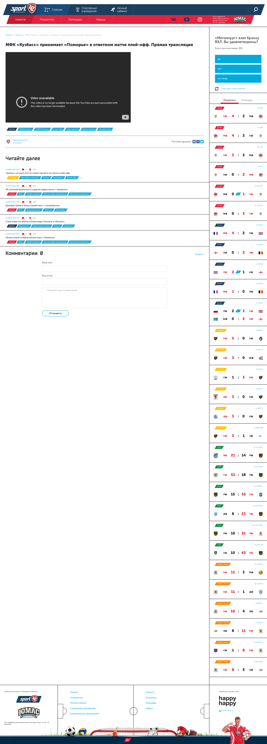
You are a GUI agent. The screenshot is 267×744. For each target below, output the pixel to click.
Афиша (149, 708)
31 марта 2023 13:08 (13, 202)
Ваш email (47, 275)
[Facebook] (198, 141)
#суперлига (58, 178)
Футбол (12, 129)
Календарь (151, 703)
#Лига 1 (57, 226)
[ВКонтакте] (194, 141)
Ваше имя (47, 262)
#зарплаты (68, 226)
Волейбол (13, 178)
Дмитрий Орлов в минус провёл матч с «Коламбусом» (33, 205)
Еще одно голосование (233, 88)
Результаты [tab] (229, 100)
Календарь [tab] (247, 100)
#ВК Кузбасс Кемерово (30, 178)
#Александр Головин (41, 226)
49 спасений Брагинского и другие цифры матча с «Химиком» (37, 189)
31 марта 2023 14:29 (13, 186)
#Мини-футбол (89, 129)
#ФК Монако (24, 226)
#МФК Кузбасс (25, 129)
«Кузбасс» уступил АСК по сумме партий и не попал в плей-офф (38, 173)
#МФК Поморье (42, 129)
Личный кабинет (78, 703)
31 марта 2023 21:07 (12, 169)
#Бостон (48, 210)
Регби (219, 447)
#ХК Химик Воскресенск (79, 194)
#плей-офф (57, 129)
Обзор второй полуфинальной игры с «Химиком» (30, 237)
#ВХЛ (21, 194)
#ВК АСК (46, 178)
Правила (199, 254)
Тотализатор (76, 697)
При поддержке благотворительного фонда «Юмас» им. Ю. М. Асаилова (221, 19)
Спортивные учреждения (82, 708)
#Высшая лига (72, 129)
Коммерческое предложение (84, 713)
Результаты (151, 697)
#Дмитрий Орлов (34, 210)
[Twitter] (202, 141)
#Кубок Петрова (33, 194)
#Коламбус (60, 210)
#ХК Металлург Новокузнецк (55, 194)
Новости (150, 692)
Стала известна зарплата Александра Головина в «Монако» (35, 221)
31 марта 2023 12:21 (12, 218)
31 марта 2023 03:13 (13, 234)
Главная (74, 692)
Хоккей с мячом (222, 564)
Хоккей (12, 194)
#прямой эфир (105, 129)
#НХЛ (21, 210)
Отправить (55, 313)
